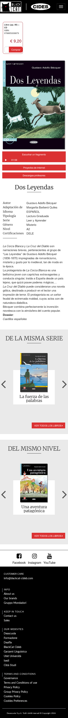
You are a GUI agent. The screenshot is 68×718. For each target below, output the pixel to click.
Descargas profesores (34, 175)
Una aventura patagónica (34, 509)
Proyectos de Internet (34, 167)
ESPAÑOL (33, 212)
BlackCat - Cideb (25, 6)
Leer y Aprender (36, 220)
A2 (28, 229)
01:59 (14, 159)
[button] (3, 383)
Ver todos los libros (48, 425)
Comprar (15, 49)
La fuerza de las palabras (34, 399)
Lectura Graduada (37, 216)
